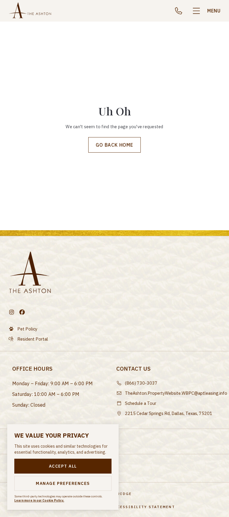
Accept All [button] (63, 466)
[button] (205, 11)
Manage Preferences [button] (63, 483)
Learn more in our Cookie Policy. (39, 500)
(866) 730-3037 (181, 11)
